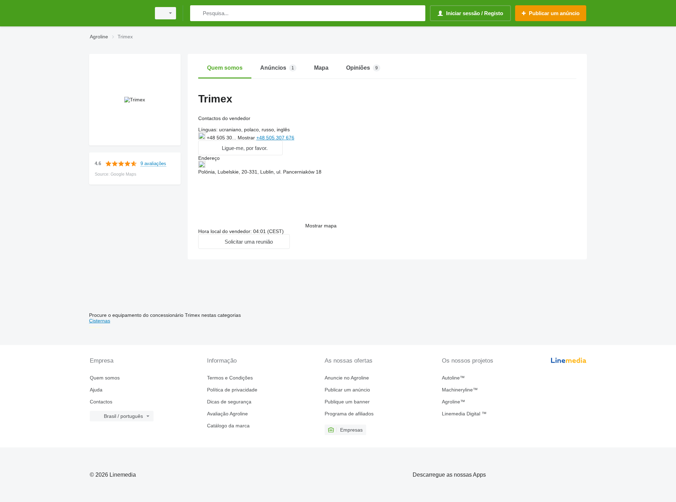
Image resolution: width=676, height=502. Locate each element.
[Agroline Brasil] (118, 13)
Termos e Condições (230, 378)
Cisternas (99, 321)
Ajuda (96, 390)
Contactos (101, 401)
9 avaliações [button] (153, 163)
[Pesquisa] (197, 13)
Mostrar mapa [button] (321, 225)
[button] (240, 147)
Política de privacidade (232, 390)
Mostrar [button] (247, 137)
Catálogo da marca (228, 425)
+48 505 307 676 (275, 137)
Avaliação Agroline (227, 413)
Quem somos (105, 378)
